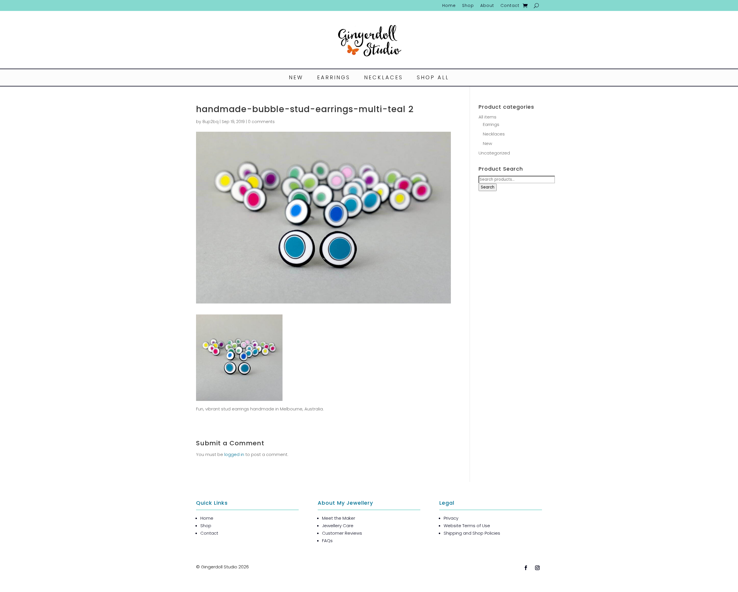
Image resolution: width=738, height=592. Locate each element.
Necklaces (383, 78)
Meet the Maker (338, 518)
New (296, 78)
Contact (509, 5)
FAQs (327, 541)
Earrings (333, 78)
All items (487, 117)
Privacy (451, 518)
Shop (468, 5)
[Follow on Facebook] (525, 567)
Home (449, 5)
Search (487, 187)
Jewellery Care (337, 526)
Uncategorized (494, 153)
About (487, 5)
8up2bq (210, 122)
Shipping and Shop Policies (472, 533)
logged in (234, 454)
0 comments (261, 122)
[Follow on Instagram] (537, 567)
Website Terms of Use (467, 526)
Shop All (433, 78)
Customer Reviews (342, 533)
